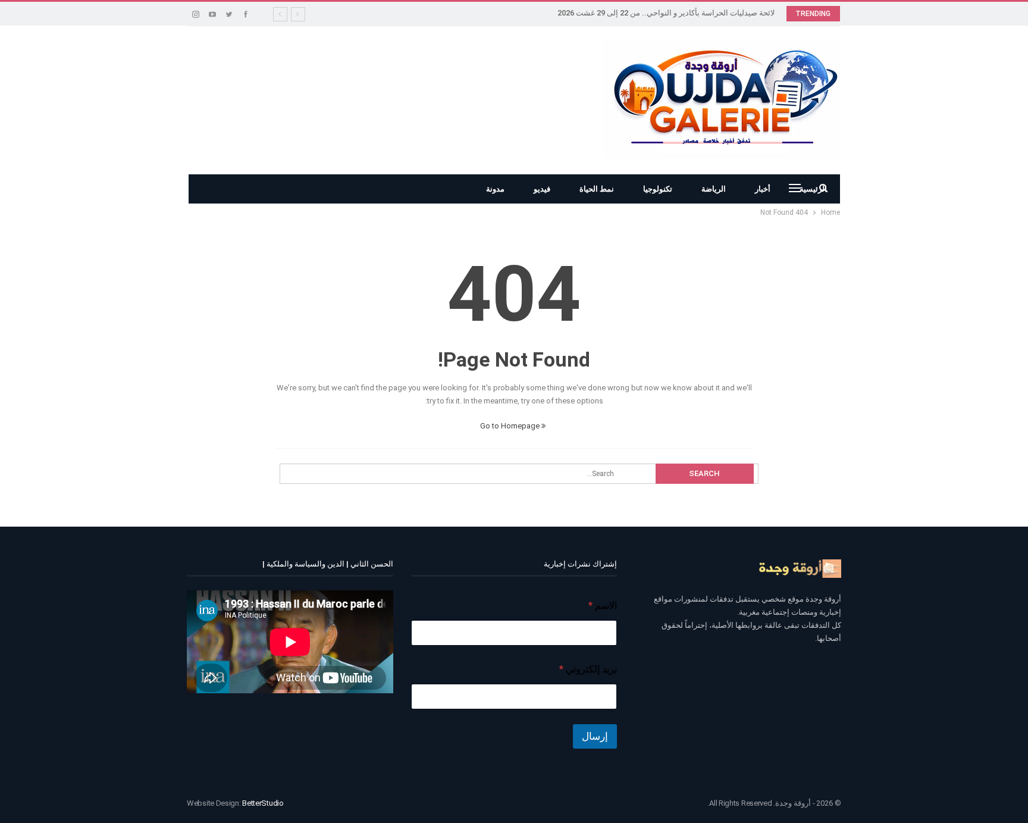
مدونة (495, 188)
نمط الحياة (596, 188)
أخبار (762, 188)
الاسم (602, 605)
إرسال (595, 736)
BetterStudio (262, 803)
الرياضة (713, 188)
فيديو (542, 188)
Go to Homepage (510, 425)
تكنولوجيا (657, 188)
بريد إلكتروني (588, 669)
